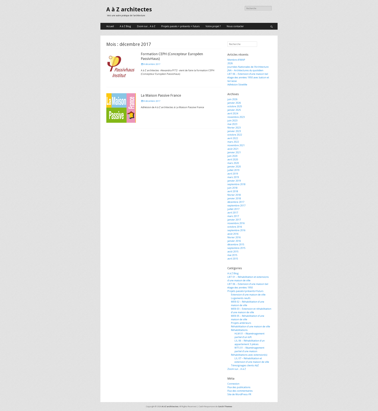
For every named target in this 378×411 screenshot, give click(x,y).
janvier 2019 (234, 180)
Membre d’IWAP (236, 59)
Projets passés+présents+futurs (245, 291)
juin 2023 (232, 120)
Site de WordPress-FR (239, 394)
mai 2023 (232, 124)
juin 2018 (232, 187)
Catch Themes (225, 406)
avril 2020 (232, 159)
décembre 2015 (235, 244)
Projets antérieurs (241, 323)
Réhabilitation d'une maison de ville (250, 326)
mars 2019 (233, 177)
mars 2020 (233, 163)
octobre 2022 (234, 134)
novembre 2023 (236, 117)
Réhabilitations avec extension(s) (249, 354)
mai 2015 (232, 255)
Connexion (233, 383)
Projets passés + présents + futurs (180, 26)
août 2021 (232, 148)
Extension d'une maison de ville (248, 294)
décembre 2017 (235, 202)
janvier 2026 (234, 102)
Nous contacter (235, 26)
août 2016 (232, 233)
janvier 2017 (234, 219)
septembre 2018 (236, 184)
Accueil (110, 26)
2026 (230, 63)
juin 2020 (232, 156)
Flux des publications (238, 387)
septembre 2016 (236, 230)
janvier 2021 (234, 152)
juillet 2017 (233, 209)
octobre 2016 (234, 226)
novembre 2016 (236, 223)
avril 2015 (232, 258)
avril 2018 (232, 191)
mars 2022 (233, 141)
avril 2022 (232, 138)
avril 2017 (232, 212)
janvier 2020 (234, 166)
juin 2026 (232, 99)
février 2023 (234, 127)
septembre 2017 (236, 205)
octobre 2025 (234, 106)
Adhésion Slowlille (237, 84)
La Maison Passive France (161, 95)
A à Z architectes (129, 9)
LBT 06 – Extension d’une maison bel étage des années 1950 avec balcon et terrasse (248, 77)
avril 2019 (232, 173)
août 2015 (232, 251)
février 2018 (234, 195)
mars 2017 (233, 216)
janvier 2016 (234, 241)
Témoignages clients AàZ (245, 365)
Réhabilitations (239, 330)
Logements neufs (240, 298)
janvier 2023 (234, 131)
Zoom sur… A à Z (146, 26)
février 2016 (234, 237)
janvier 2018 (234, 198)
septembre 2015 (236, 248)
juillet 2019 (233, 170)
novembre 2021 (236, 145)
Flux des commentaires (240, 390)
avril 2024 (232, 113)
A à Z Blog (125, 26)
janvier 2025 (234, 110)
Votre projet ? (213, 26)
